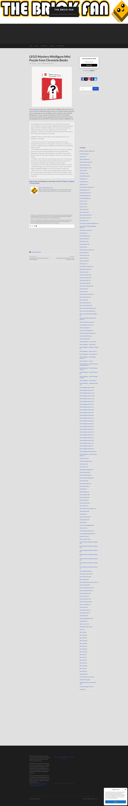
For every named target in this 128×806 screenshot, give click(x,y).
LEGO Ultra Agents (84, 604)
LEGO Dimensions (84, 217)
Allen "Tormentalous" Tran (45, 63)
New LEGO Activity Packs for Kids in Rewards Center (65, 258)
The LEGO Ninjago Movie (85, 686)
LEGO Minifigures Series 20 (86, 415)
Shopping (82, 674)
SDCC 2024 (82, 665)
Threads (32, 183)
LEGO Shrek (82, 522)
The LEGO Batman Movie (85, 676)
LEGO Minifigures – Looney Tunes (87, 351)
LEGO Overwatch (84, 503)
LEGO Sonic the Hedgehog (86, 525)
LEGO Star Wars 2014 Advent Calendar (89, 554)
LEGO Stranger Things (85, 571)
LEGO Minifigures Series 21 (86, 418)
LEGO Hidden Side (84, 283)
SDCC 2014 (82, 638)
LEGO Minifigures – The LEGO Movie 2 (89, 372)
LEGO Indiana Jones (84, 297)
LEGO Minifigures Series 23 (86, 423)
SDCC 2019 (82, 651)
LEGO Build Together (84, 198)
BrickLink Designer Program (86, 151)
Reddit (37, 183)
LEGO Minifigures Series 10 (86, 387)
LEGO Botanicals (83, 190)
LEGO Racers (83, 514)
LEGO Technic (83, 579)
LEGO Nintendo (83, 494)
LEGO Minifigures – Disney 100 (87, 344)
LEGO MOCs (83, 466)
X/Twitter (65, 181)
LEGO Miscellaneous (36, 252)
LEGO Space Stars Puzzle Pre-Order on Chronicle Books (38, 258)
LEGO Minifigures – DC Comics (87, 341)
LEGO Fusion (83, 263)
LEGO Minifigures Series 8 (86, 446)
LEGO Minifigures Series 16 (86, 404)
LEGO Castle (83, 203)
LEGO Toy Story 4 (84, 596)
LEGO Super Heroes (84, 573)
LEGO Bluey (82, 178)
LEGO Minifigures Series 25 (86, 429)
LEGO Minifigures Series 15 (86, 401)
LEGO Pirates (83, 505)
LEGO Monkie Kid (84, 472)
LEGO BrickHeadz (84, 195)
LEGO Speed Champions (85, 530)
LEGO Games (83, 272)
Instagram (71, 181)
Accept (115, 801)
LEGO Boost (82, 184)
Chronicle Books (34, 111)
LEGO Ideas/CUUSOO (85, 294)
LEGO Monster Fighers (85, 475)
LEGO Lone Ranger (84, 327)
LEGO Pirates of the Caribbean (87, 508)
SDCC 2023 (82, 663)
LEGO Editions (83, 241)
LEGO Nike (82, 489)
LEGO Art (82, 170)
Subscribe (89, 65)
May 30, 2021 (32, 63)
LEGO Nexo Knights (84, 483)
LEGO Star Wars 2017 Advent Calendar (89, 562)
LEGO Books (82, 181)
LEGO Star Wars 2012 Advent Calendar (89, 546)
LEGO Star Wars (83, 539)
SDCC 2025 (82, 668)
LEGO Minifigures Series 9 (86, 448)
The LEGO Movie (83, 679)
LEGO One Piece (83, 497)
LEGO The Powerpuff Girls (86, 590)
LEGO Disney (83, 220)
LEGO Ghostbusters (84, 274)
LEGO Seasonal (83, 519)
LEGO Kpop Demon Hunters (86, 322)
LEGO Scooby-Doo (84, 516)
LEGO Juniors (83, 299)
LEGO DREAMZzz (84, 236)
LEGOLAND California (85, 626)
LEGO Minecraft (83, 338)
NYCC (81, 629)
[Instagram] (34, 226)
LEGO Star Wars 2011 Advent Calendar (89, 542)
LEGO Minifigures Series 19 (86, 412)
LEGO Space (82, 528)
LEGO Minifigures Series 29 (86, 440)
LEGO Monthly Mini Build (86, 478)
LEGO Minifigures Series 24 (86, 426)
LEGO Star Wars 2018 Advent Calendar (89, 567)
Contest (81, 156)
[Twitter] (32, 226)
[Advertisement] (64, 33)
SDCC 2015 (82, 640)
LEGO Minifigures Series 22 (86, 420)
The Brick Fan (64, 9)
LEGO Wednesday (84, 612)
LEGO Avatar (83, 173)
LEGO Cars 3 (83, 201)
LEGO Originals (83, 500)
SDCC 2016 (82, 643)
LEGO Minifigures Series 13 (86, 395)
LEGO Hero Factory (84, 280)
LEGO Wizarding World (85, 618)
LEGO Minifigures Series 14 (86, 398)
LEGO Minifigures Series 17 (86, 407)
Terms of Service (57, 757)
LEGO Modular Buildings (85, 469)
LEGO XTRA (82, 621)
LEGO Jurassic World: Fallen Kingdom (88, 313)
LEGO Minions (83, 458)
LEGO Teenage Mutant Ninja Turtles (88, 582)
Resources (43, 45)
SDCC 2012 (82, 632)
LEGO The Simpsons (84, 593)
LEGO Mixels (83, 464)
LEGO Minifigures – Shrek (85, 361)
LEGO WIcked (83, 615)
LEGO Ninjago (83, 491)
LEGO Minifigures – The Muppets (87, 380)
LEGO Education (83, 244)
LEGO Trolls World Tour (85, 601)
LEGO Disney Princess (85, 230)
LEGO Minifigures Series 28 (86, 437)
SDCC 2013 (82, 635)
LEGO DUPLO (83, 238)
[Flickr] (36, 226)
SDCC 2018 (82, 649)
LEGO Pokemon (83, 511)
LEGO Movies (83, 480)
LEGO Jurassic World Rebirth (86, 311)
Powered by (86, 70)
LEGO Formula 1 (83, 255)
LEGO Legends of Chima (85, 325)
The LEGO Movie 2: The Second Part (88, 682)
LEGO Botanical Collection (86, 187)
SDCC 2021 (82, 657)
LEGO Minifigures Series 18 (86, 409)
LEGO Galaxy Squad (84, 269)
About (36, 45)
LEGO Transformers (84, 599)
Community (82, 153)
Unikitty (81, 689)
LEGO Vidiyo (83, 607)
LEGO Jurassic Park (84, 302)
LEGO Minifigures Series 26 (86, 432)
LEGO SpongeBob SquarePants (87, 533)
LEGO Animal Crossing (85, 162)
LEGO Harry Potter (84, 277)
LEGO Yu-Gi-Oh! (83, 624)
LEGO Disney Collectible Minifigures (88, 223)
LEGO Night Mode (84, 486)
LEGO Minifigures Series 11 (86, 390)
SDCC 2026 (82, 671)
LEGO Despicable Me (84, 215)
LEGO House (83, 288)
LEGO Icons (82, 291)
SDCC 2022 (82, 660)
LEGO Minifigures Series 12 (86, 393)
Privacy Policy (65, 757)
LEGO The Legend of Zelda (86, 587)
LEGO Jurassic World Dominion (87, 308)
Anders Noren (91, 798)
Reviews (52, 45)
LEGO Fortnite (83, 258)
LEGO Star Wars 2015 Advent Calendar (89, 558)
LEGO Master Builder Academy (87, 333)
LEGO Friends (83, 261)
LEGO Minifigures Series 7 (86, 443)
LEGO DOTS (82, 233)
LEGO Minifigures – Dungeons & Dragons (89, 347)
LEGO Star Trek (83, 536)
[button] (125, 789)
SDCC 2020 (82, 654)
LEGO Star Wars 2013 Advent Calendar (89, 550)
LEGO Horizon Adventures (86, 286)
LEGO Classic (83, 209)
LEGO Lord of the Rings (85, 330)
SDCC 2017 (82, 646)
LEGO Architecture (84, 167)
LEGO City (82, 206)
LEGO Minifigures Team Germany (87, 451)
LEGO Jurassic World (84, 305)
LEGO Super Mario (84, 576)
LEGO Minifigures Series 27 (86, 434)
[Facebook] (30, 226)
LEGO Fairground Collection (86, 249)
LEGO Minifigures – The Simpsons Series (89, 383)
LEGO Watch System (84, 610)
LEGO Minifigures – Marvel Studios (88, 354)
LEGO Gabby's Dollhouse (85, 266)
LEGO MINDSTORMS (85, 336)
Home (30, 45)
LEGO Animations (84, 165)
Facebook (58, 181)
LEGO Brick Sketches (84, 192)
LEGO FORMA (83, 252)
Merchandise (60, 45)
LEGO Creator (83, 212)
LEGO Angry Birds (84, 159)
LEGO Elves (82, 247)
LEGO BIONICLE (83, 176)
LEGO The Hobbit (84, 585)
